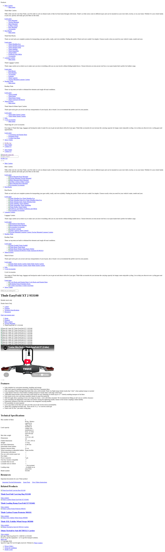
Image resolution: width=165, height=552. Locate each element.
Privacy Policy (9, 546)
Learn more (8, 19)
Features (7, 308)
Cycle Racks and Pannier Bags (17, 134)
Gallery (7, 306)
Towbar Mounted (13, 22)
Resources (8, 312)
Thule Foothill (12, 94)
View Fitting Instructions (39, 482)
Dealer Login (9, 549)
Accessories (12, 29)
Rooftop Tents (9, 81)
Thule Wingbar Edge (14, 47)
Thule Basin (12, 96)
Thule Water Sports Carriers (16, 114)
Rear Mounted (12, 27)
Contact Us (8, 146)
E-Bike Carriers (13, 25)
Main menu (11, 7)
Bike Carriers (9, 5)
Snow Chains (9, 140)
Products (7, 320)
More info (4, 539)
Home (6, 318)
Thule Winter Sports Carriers (17, 116)
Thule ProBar (12, 52)
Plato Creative (38, 543)
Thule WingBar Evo (14, 44)
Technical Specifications (12, 310)
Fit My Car (8, 143)
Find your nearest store (8, 315)
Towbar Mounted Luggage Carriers (19, 79)
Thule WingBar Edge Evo (16, 46)
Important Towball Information (11, 482)
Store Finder (8, 145)
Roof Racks (8, 31)
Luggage (11, 76)
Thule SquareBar (13, 51)
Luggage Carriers (10, 58)
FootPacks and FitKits (15, 54)
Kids (6, 118)
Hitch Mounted (13, 24)
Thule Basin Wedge (14, 98)
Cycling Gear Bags (14, 138)
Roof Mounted (12, 20)
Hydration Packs (13, 136)
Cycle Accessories (10, 120)
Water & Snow (9, 101)
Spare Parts (26, 482)
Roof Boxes (12, 71)
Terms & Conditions (11, 548)
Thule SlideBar (13, 49)
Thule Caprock (12, 78)
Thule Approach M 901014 (16, 99)
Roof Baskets (12, 73)
